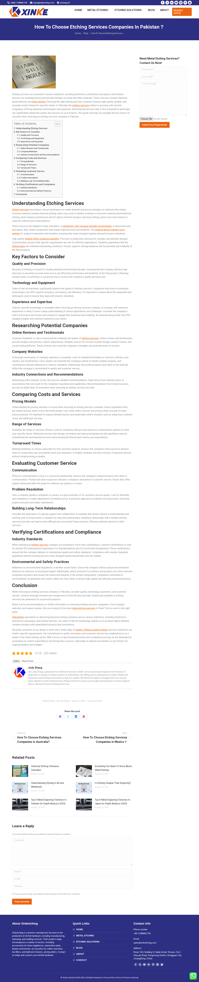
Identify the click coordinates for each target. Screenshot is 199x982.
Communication (27, 174)
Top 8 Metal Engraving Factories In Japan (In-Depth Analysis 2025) (112, 801)
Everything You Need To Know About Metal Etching (113, 768)
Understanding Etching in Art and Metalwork (47, 785)
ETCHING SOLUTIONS (88, 941)
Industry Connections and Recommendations (40, 155)
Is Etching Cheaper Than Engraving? (113, 783)
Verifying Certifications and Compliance (35, 184)
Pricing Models (27, 161)
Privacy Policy (109, 977)
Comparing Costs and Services (31, 158)
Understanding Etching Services (31, 128)
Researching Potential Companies (32, 145)
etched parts (18, 246)
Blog (53, 701)
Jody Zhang (35, 667)
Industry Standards (29, 188)
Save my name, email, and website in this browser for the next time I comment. (47, 894)
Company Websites (29, 151)
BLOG (79, 948)
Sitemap (135, 977)
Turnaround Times (28, 168)
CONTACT (81, 960)
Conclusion (21, 194)
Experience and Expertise (32, 141)
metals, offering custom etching (91, 629)
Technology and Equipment (32, 138)
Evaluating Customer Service (30, 171)
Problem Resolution (29, 178)
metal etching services (83, 608)
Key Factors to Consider (28, 132)
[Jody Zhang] (19, 676)
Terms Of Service (123, 977)
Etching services (20, 209)
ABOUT (80, 954)
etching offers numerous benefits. (42, 238)
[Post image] (20, 771)
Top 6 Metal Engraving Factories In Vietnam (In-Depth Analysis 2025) (48, 801)
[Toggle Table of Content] (56, 124)
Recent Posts (28, 661)
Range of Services (29, 164)
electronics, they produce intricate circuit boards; (87, 226)
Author (16, 661)
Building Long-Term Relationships (35, 181)
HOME (79, 929)
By (63, 701)
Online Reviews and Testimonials (35, 148)
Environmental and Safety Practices (36, 191)
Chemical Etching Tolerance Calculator (45, 768)
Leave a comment (94, 701)
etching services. (90, 338)
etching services (80, 105)
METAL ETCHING (85, 935)
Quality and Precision (30, 135)
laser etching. (39, 101)
